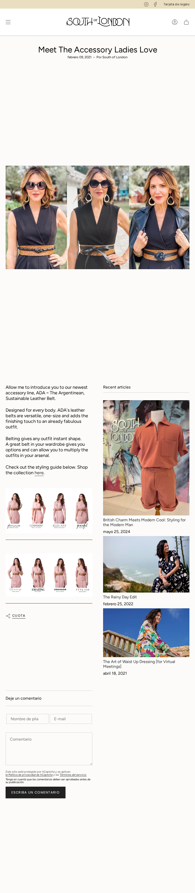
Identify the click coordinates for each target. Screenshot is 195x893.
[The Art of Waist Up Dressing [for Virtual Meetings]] (146, 632)
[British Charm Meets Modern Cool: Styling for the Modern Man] (146, 457)
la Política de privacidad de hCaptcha (29, 774)
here (39, 473)
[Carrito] (186, 22)
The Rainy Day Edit (120, 597)
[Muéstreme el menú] (8, 22)
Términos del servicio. (73, 774)
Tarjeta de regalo (176, 4)
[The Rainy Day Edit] (146, 564)
